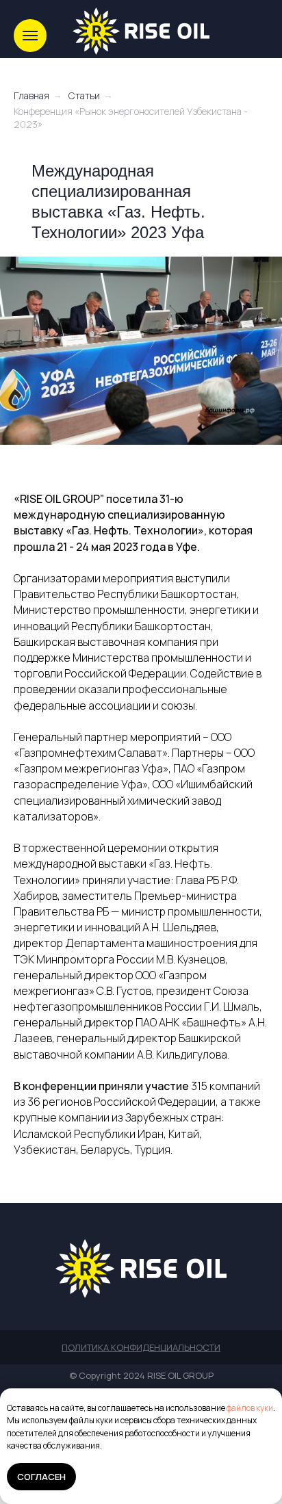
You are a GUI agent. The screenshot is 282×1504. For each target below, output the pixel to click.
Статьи (84, 95)
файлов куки (250, 1408)
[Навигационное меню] (30, 35)
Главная (31, 95)
